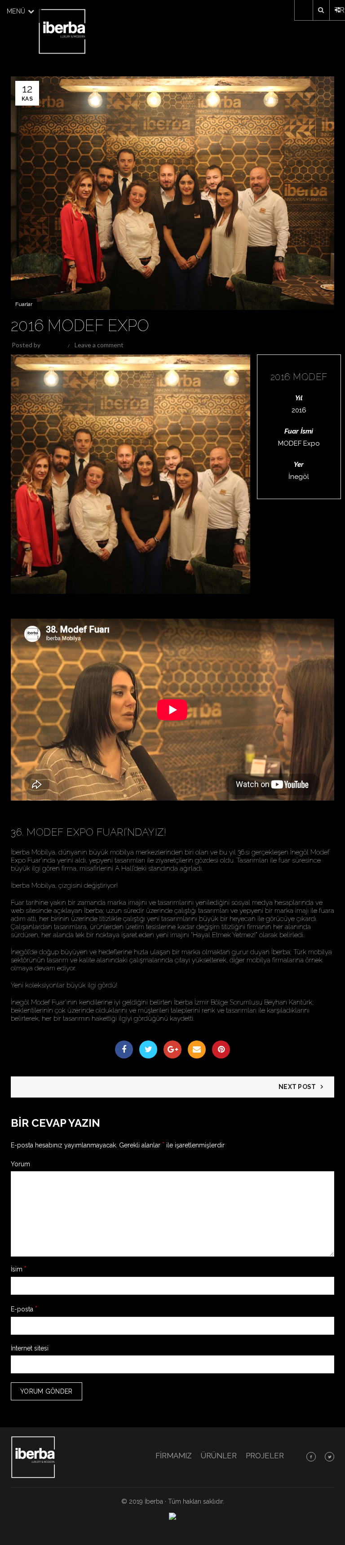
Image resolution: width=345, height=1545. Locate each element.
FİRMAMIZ (173, 1455)
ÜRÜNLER (219, 1455)
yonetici (53, 345)
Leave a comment (99, 345)
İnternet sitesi (30, 1348)
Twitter (148, 1049)
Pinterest (221, 1049)
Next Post (297, 1086)
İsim (19, 1269)
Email (197, 1049)
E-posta (24, 1309)
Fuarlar (23, 304)
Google (172, 1049)
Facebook (124, 1049)
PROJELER (265, 1455)
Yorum (20, 1164)
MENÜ (17, 11)
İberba (154, 1501)
